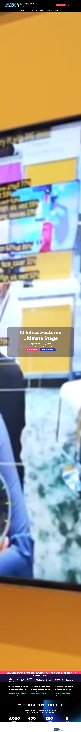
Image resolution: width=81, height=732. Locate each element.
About (56, 10)
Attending (34, 10)
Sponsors (49, 10)
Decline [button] (60, 729)
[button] (61, 5)
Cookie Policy (64, 725)
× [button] (66, 724)
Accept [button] (56, 729)
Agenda (27, 10)
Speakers (42, 10)
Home (22, 10)
